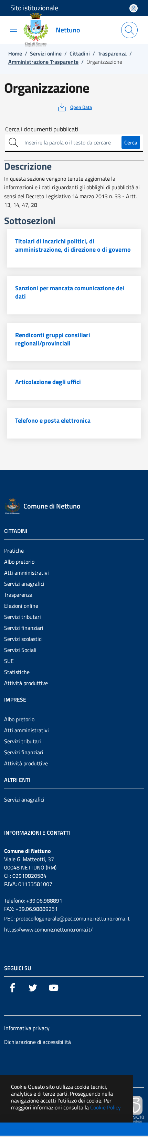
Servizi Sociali (20, 650)
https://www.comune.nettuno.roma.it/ (48, 929)
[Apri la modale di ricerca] (129, 30)
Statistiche (17, 672)
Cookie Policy (105, 1107)
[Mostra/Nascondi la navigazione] (14, 29)
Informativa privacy (27, 1028)
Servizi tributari (22, 617)
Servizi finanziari (23, 628)
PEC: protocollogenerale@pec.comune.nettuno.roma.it (67, 918)
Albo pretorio (19, 561)
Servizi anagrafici (24, 584)
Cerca (130, 142)
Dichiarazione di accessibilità (37, 1042)
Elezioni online (21, 606)
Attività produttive (26, 683)
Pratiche (14, 550)
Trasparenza (18, 595)
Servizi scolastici (23, 639)
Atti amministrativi (26, 572)
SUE (9, 661)
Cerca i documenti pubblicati (41, 129)
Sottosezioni (19, 1130)
